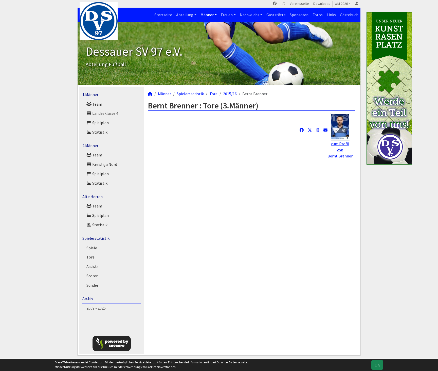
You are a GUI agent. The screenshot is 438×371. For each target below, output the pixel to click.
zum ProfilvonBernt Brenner (340, 149)
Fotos (318, 14)
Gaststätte (276, 14)
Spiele (91, 247)
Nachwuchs (249, 14)
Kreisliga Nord (104, 164)
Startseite (163, 14)
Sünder (92, 285)
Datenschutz (238, 362)
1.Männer (90, 94)
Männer (207, 14)
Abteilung (184, 14)
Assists (92, 266)
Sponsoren (299, 14)
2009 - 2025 (96, 308)
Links (331, 14)
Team (97, 104)
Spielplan (100, 122)
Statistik (99, 132)
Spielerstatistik (96, 238)
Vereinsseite (299, 3)
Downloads (321, 3)
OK (377, 364)
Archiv (87, 298)
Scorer (92, 275)
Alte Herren (92, 196)
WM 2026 (341, 3)
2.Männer (90, 145)
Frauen (227, 14)
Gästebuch (349, 14)
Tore (90, 257)
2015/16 (230, 93)
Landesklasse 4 (105, 113)
